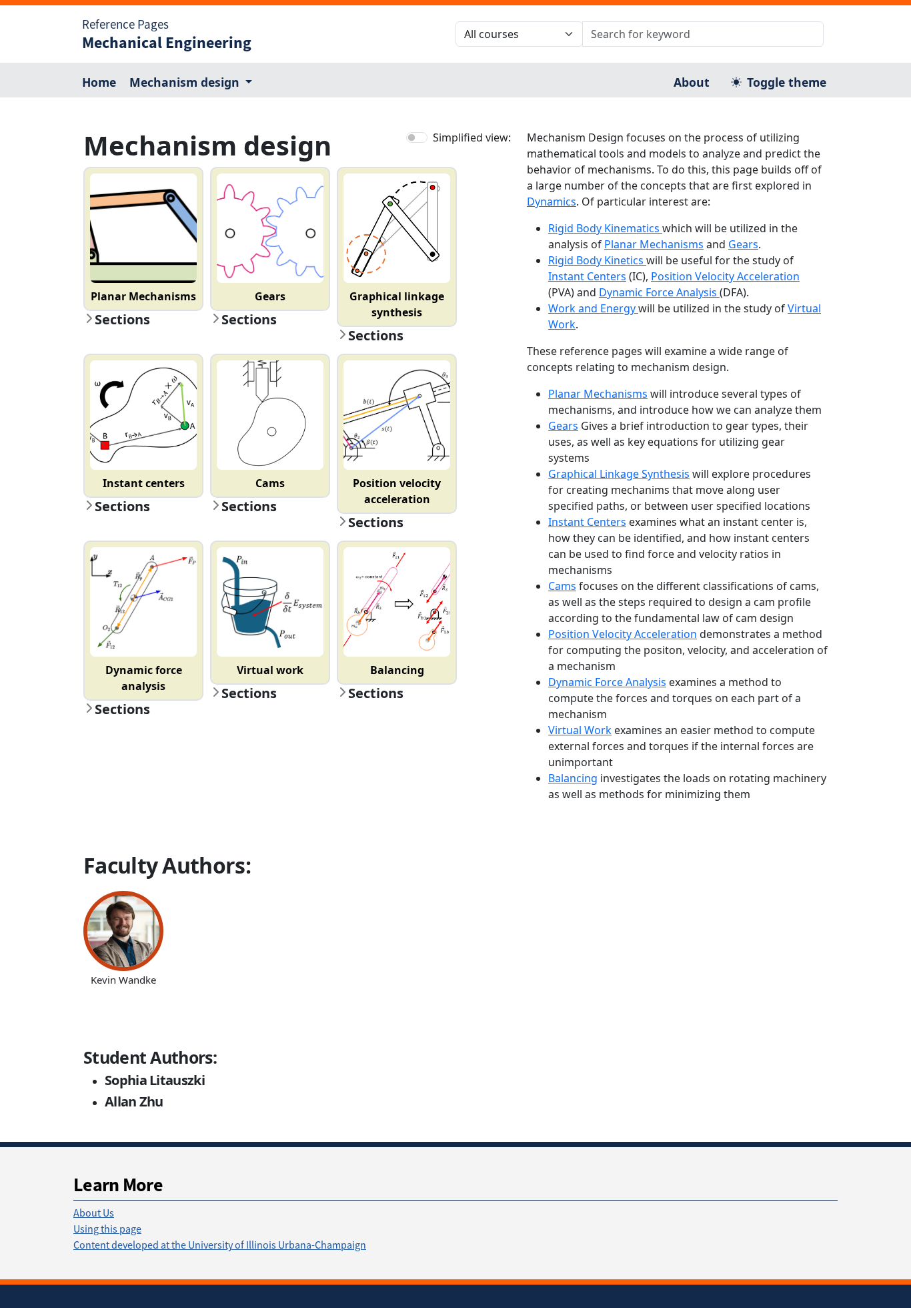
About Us (93, 1212)
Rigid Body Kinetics (597, 260)
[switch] (416, 137)
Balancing (573, 778)
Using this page (107, 1228)
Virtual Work (580, 730)
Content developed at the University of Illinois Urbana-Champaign (219, 1244)
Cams (562, 586)
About (692, 82)
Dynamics (551, 201)
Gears (743, 244)
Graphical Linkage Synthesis (619, 473)
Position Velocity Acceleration (725, 276)
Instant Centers (587, 276)
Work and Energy (593, 308)
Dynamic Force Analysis (659, 292)
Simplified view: (472, 137)
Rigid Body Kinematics (605, 228)
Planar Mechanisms (654, 244)
